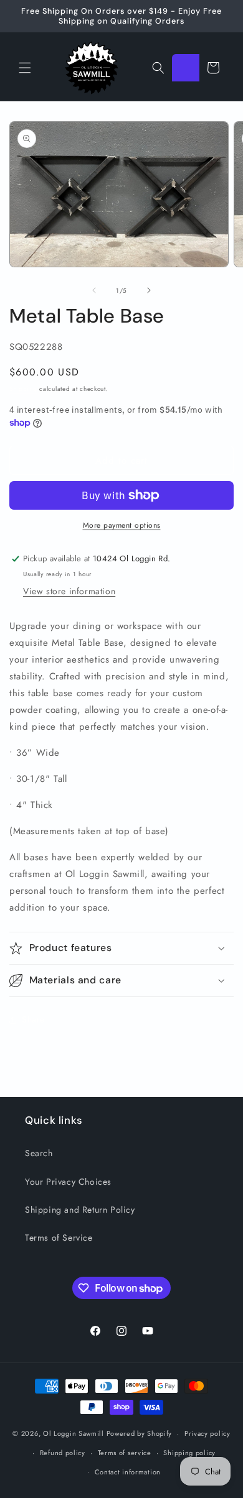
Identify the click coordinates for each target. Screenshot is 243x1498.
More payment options (122, 525)
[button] (25, 67)
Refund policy (62, 1453)
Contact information (128, 1472)
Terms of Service (59, 1237)
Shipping (23, 388)
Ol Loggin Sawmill (73, 1433)
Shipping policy (189, 1453)
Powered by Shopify (140, 1433)
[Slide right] (149, 290)
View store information (69, 591)
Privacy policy (207, 1433)
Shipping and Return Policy (80, 1209)
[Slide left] (94, 290)
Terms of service (124, 1453)
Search (39, 1153)
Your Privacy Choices (68, 1181)
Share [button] (33, 1019)
